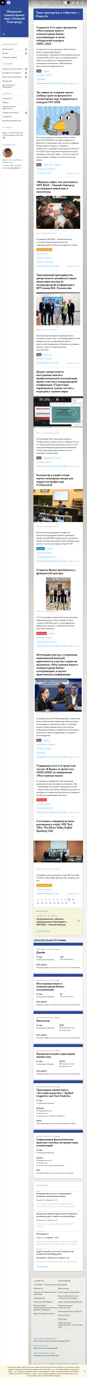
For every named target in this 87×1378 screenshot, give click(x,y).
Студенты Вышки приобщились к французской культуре (56, 571)
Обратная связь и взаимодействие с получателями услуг (70, 1325)
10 (73, 900)
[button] (35, 212)
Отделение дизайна (9, 57)
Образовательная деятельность (8, 107)
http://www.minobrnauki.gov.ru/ (45, 1338)
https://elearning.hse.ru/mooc (44, 1353)
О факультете (7, 98)
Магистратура (63, 1288)
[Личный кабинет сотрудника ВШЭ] (77, 2)
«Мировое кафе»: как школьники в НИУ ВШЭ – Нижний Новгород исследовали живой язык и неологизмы (57, 186)
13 (46, 903)
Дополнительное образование (8, 86)
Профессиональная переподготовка (65, 1306)
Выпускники (62, 1319)
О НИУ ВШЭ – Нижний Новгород (46, 1285)
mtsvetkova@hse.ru (14, 168)
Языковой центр (64, 1315)
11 (38, 903)
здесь (53, 1369)
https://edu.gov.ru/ (41, 1346)
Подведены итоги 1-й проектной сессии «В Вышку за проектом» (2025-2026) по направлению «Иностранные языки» (55, 770)
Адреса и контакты (56, 1364)
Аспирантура (7, 81)
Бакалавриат (62, 1285)
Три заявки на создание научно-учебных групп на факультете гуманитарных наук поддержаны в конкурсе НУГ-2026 (56, 97)
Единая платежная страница (44, 1313)
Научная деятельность (10, 112)
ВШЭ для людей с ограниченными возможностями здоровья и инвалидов (45, 1307)
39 (74, 903)
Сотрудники (7, 116)
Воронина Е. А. (52, 1200)
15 (54, 903)
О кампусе (39, 1281)
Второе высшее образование (69, 1292)
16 (58, 903)
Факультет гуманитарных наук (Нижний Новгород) (14, 16)
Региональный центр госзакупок (70, 1311)
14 (50, 903)
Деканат (5, 102)
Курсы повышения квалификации (70, 1302)
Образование (64, 1281)
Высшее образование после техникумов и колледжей (68, 1297)
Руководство (38, 1288)
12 (42, 903)
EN (68, 2)
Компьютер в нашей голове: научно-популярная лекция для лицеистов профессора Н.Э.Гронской (54, 480)
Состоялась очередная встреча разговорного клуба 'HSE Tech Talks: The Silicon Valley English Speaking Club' (55, 826)
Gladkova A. (40, 1238)
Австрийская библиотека (11, 121)
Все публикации (42, 1267)
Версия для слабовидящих (43, 1302)
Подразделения (39, 1298)
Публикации (42, 1185)
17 (62, 903)
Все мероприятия (43, 931)
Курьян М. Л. (41, 1200)
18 (66, 903)
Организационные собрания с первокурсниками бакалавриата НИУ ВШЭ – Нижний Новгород (51, 921)
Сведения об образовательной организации (45, 1293)
